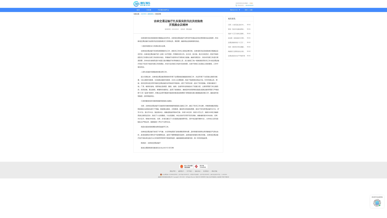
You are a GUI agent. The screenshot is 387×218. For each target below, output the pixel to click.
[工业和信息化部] (201, 166)
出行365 (143, 14)
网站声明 (172, 171)
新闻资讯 (150, 14)
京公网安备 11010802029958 (169, 174)
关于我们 (189, 171)
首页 (138, 10)
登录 (246, 10)
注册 (251, 10)
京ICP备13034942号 (184, 174)
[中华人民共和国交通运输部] (186, 166)
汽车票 (148, 10)
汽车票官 (169, 148)
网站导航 (214, 171)
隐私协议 (198, 171)
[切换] (251, 3)
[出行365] (142, 4)
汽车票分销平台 (163, 10)
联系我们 (206, 171)
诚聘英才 (181, 171)
